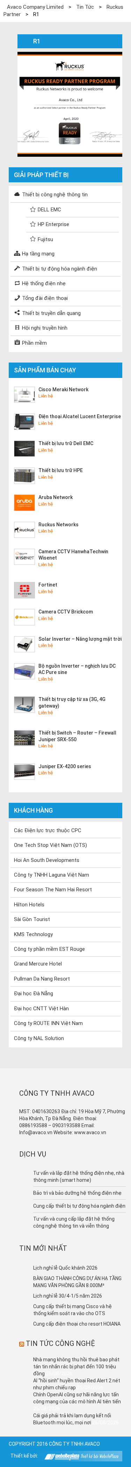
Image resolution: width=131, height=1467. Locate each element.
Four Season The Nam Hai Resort (53, 889)
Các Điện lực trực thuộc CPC (47, 830)
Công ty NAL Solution (39, 1038)
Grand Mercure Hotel (38, 964)
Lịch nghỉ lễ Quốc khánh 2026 (65, 1268)
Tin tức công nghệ (60, 1343)
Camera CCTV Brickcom (65, 612)
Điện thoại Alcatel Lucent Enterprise (79, 416)
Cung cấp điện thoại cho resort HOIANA (77, 1324)
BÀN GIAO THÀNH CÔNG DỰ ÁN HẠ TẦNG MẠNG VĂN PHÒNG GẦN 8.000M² (77, 1282)
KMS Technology (33, 934)
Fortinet (47, 585)
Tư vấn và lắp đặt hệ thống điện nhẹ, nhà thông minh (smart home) (78, 1176)
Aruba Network (55, 497)
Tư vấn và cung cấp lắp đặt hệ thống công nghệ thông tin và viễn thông (74, 1222)
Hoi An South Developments (46, 860)
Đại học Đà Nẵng (33, 993)
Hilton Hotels (29, 904)
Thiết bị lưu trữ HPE (60, 470)
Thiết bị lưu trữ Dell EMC (65, 443)
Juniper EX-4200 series (64, 766)
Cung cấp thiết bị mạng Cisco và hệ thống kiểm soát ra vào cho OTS (72, 1310)
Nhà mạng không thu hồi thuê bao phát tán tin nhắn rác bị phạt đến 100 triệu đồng (76, 1366)
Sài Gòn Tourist (32, 919)
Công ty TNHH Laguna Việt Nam (51, 875)
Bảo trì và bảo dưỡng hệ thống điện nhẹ (77, 1193)
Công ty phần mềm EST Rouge (49, 949)
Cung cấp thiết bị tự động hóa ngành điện (79, 1206)
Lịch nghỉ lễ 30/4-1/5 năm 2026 (67, 1296)
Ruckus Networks (58, 524)
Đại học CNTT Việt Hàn (41, 1008)
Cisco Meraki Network (63, 389)
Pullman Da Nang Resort (42, 979)
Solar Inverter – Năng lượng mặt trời (80, 639)
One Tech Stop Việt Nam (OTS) (50, 845)
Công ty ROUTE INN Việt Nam (48, 1023)
